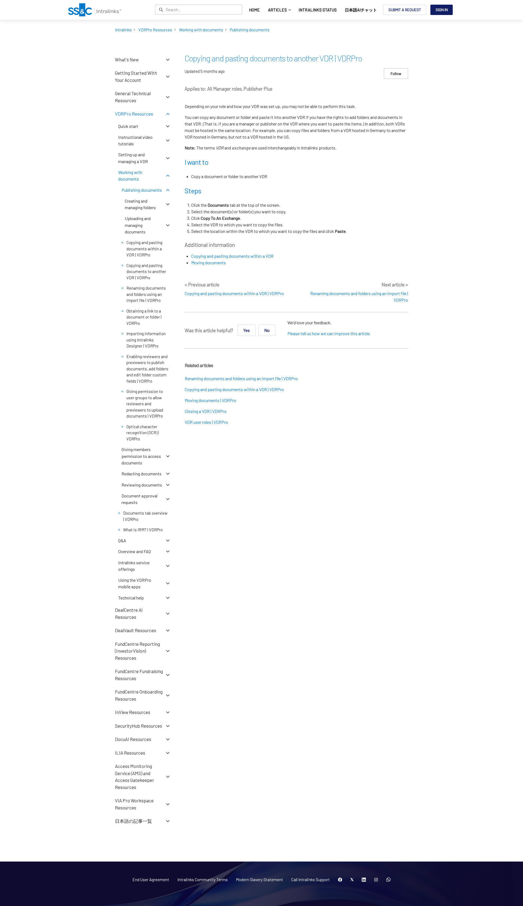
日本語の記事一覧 (133, 821)
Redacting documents (141, 473)
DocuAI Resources (133, 739)
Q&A (122, 540)
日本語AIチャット (361, 9)
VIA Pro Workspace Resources (134, 804)
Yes (246, 330)
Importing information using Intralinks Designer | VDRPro (146, 339)
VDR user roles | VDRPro (206, 422)
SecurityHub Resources (138, 725)
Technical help (131, 597)
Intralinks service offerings (134, 566)
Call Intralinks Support (310, 879)
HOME (254, 9)
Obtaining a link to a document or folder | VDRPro (144, 317)
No (267, 330)
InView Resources (132, 712)
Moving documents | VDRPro (210, 400)
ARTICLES (278, 9)
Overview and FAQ (134, 551)
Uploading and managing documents (138, 225)
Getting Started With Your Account (136, 76)
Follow (396, 73)
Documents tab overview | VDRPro (145, 516)
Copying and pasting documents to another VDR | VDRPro (146, 271)
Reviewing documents (141, 484)
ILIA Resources (130, 752)
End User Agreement (150, 879)
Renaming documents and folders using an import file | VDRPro (241, 378)
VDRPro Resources (155, 29)
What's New (127, 59)
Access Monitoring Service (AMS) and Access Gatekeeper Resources (134, 776)
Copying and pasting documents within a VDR (232, 256)
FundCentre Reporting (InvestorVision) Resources (137, 651)
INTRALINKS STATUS (318, 9)
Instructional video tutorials (135, 140)
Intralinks (123, 29)
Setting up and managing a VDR (133, 158)
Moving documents (208, 262)
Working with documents (201, 29)
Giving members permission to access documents (141, 456)
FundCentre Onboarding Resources (139, 695)
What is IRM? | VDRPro (143, 529)
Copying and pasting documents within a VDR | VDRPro (234, 293)
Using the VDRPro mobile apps (134, 583)
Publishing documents (249, 29)
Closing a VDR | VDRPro (206, 411)
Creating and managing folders (140, 204)
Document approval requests (139, 499)
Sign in (442, 9)
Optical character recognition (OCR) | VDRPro (142, 432)
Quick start (128, 126)
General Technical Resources (133, 97)
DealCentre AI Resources (129, 613)
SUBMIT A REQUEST (404, 9)
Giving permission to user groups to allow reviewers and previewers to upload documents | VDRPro (144, 403)
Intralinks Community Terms (202, 879)
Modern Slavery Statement (259, 879)
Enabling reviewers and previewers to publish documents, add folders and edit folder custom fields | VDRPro (147, 368)
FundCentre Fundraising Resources (139, 674)
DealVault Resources (135, 630)
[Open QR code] (388, 880)
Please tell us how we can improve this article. (329, 333)
